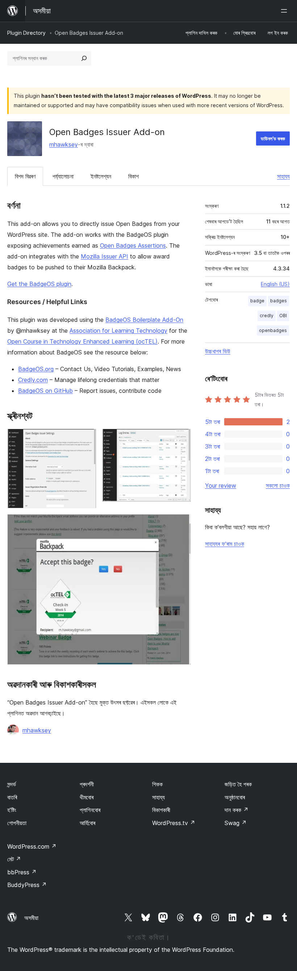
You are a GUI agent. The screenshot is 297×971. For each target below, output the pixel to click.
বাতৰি (12, 797)
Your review (220, 485)
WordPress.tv (173, 823)
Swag (236, 823)
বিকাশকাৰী (161, 810)
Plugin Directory (26, 33)
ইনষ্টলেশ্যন (101, 176)
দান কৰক (236, 810)
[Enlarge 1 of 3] (86, 438)
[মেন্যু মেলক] (285, 11)
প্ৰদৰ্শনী (87, 784)
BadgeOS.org (36, 369)
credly (266, 315)
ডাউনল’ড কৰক (273, 138)
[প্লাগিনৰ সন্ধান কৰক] (84, 58)
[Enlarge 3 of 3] (181, 523)
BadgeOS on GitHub (45, 390)
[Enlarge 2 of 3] (181, 438)
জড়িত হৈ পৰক (238, 784)
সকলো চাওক (278, 485)
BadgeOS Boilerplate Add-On (144, 319)
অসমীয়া (31, 917)
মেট (14, 859)
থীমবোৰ (86, 797)
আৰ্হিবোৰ (87, 823)
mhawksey (63, 144)
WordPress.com (32, 846)
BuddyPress (27, 884)
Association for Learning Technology (118, 330)
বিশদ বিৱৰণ (25, 176)
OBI (283, 315)
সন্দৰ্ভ (11, 784)
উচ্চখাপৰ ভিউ (217, 351)
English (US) (275, 284)
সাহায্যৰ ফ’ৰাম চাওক (224, 543)
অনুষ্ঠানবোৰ (235, 797)
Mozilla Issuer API (104, 256)
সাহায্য (283, 176)
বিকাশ (133, 176)
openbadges (273, 330)
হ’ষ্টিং (11, 810)
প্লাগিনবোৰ (90, 810)
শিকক (157, 784)
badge (257, 300)
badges (278, 300)
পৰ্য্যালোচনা (63, 176)
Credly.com (33, 379)
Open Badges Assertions (133, 245)
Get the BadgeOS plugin (39, 283)
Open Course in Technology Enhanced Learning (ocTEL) (82, 341)
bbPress (22, 872)
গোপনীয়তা (16, 823)
